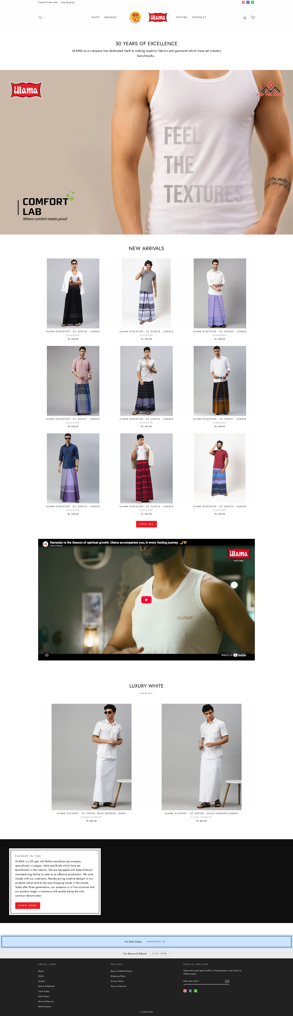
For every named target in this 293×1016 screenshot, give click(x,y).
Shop (96, 17)
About (41, 971)
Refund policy (44, 1006)
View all (146, 524)
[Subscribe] (227, 981)
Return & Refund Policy (121, 971)
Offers (182, 17)
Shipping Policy (118, 976)
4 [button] (149, 232)
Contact (199, 17)
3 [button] (146, 232)
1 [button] (142, 232)
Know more (27, 905)
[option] (146, 152)
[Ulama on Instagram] (184, 990)
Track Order (43, 991)
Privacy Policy (117, 981)
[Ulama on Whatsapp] (195, 990)
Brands (111, 17)
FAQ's (41, 976)
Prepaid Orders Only (48, 2)
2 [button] (144, 232)
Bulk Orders (43, 996)
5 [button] (152, 232)
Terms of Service (46, 1001)
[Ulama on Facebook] (190, 990)
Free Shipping (67, 2)
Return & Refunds (46, 986)
